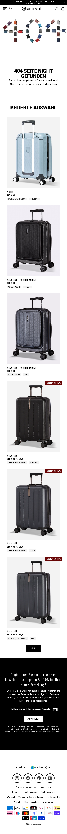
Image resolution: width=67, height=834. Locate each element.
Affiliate (17, 802)
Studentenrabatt (31, 802)
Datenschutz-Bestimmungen (24, 792)
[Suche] (11, 8)
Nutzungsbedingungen (26, 787)
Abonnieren (33, 718)
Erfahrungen (47, 802)
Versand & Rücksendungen (30, 797)
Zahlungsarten (53, 797)
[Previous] (3, 2)
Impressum (46, 787)
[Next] (64, 2)
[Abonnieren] (55, 710)
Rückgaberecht (48, 792)
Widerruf (11, 797)
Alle (33, 648)
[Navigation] (5, 8)
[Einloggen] (57, 8)
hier (23, 84)
